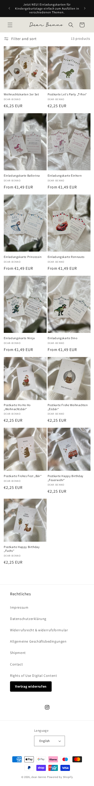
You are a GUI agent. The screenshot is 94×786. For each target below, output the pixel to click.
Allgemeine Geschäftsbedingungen (38, 641)
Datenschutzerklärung (28, 618)
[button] (10, 24)
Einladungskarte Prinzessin (23, 257)
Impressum (19, 607)
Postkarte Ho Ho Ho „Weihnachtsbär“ (17, 407)
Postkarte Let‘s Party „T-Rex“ (67, 94)
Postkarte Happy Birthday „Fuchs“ (22, 549)
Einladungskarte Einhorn (65, 175)
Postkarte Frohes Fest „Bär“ (23, 476)
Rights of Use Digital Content (33, 675)
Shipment (18, 652)
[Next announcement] (84, 8)
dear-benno (38, 777)
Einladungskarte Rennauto (66, 257)
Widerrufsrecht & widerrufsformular (39, 630)
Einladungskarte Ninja (19, 338)
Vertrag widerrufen (31, 686)
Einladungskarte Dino (62, 338)
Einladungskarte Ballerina (22, 175)
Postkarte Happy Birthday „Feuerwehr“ (65, 478)
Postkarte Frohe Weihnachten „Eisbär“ (68, 407)
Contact (16, 664)
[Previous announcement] (9, 8)
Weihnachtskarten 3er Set (21, 94)
